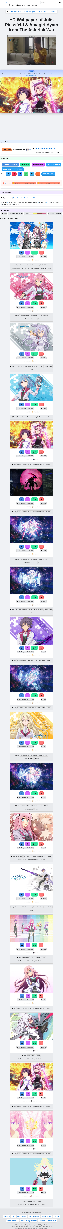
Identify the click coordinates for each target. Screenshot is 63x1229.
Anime (9, 198)
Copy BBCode (48, 174)
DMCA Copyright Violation (29, 1221)
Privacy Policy (21, 1216)
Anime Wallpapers (29, 12)
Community (21, 5)
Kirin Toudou (25, 268)
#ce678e (44, 213)
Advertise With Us (12, 1221)
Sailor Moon (56, 202)
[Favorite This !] (28, 1189)
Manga (19, 202)
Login (28, 5)
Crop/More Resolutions (12, 169)
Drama (35, 202)
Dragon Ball (42, 202)
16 (35, 894)
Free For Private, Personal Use (45, 148)
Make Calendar (53, 164)
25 (35, 303)
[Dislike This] (41, 1189)
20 (35, 404)
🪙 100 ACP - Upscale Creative (24, 183)
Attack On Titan (6, 204)
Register (34, 5)
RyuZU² (37, 260)
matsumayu (37, 1196)
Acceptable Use (46, 1216)
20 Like (26, 164)
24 (35, 354)
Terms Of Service (33, 1216)
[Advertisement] (31, 126)
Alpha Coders (6, 3)
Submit (12, 5)
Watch (30, 202)
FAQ (13, 1216)
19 (35, 742)
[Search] (60, 2)
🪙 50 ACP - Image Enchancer (48, 183)
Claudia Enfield (16, 268)
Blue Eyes (19, 856)
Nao (30, 149)
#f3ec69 (35, 213)
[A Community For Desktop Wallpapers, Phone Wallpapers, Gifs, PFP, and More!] (7, 12)
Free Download (11, 164)
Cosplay (49, 202)
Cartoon (25, 202)
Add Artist (7, 149)
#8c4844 (39, 213)
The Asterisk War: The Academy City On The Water (34, 265)
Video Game (11, 202)
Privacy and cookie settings (47, 1221)
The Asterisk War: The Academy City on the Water (28, 198)
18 (35, 648)
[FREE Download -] (22, 1189)
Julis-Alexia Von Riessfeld (38, 268)
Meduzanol (37, 1101)
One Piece (15, 204)
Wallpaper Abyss (16, 12)
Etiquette (56, 1216)
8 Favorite (39, 164)
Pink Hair (26, 856)
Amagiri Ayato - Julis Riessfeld (47, 12)
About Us (7, 1216)
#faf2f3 (31, 213)
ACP (6, 183)
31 (35, 252)
